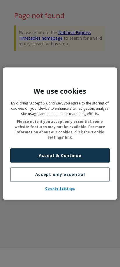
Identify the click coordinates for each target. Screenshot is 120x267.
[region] (60, 133)
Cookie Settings (60, 188)
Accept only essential (60, 174)
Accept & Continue (60, 155)
